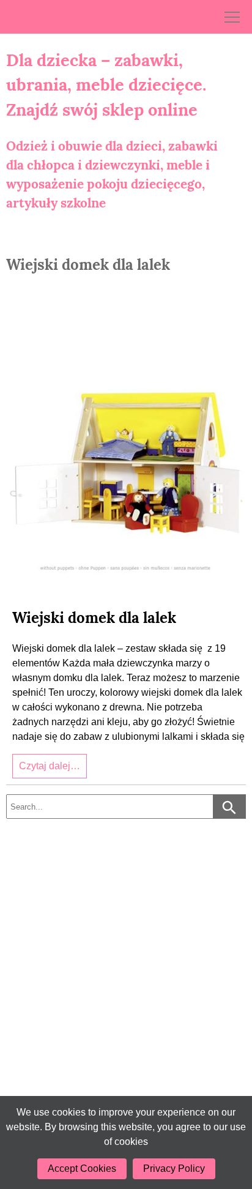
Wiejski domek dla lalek (94, 617)
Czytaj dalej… (49, 766)
